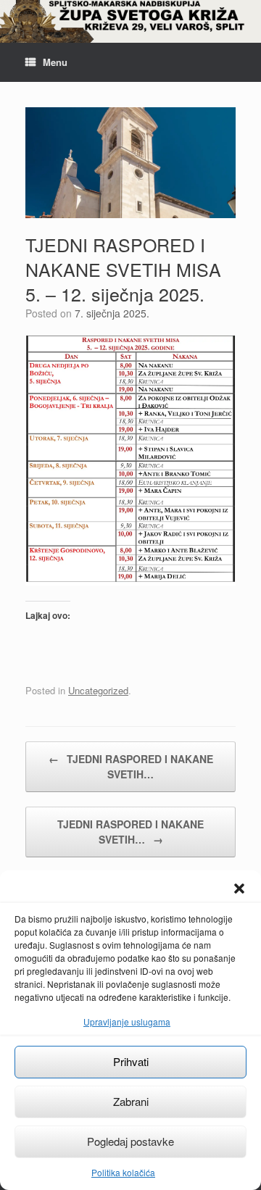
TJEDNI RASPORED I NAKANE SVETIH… (131, 766)
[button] (239, 888)
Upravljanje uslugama (126, 1021)
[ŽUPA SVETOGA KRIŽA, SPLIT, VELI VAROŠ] (130, 21)
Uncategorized (98, 690)
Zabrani (131, 1101)
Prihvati (131, 1061)
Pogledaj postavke (130, 1141)
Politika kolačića (123, 1172)
